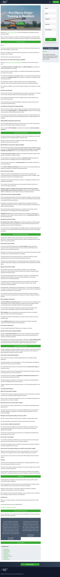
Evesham (6, 557)
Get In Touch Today (21, 41)
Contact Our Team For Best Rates (20, 132)
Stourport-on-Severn (8, 556)
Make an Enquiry (30, 564)
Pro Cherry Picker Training (11, 32)
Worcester (6, 553)
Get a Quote (20, 23)
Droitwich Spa (9, 507)
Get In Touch (50, 48)
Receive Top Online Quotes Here (20, 346)
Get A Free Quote (20, 542)
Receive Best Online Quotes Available (20, 234)
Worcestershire (7, 554)
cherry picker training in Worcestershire (13, 62)
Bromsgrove (3, 507)
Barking (14, 507)
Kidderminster (7, 551)
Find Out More (21, 476)
